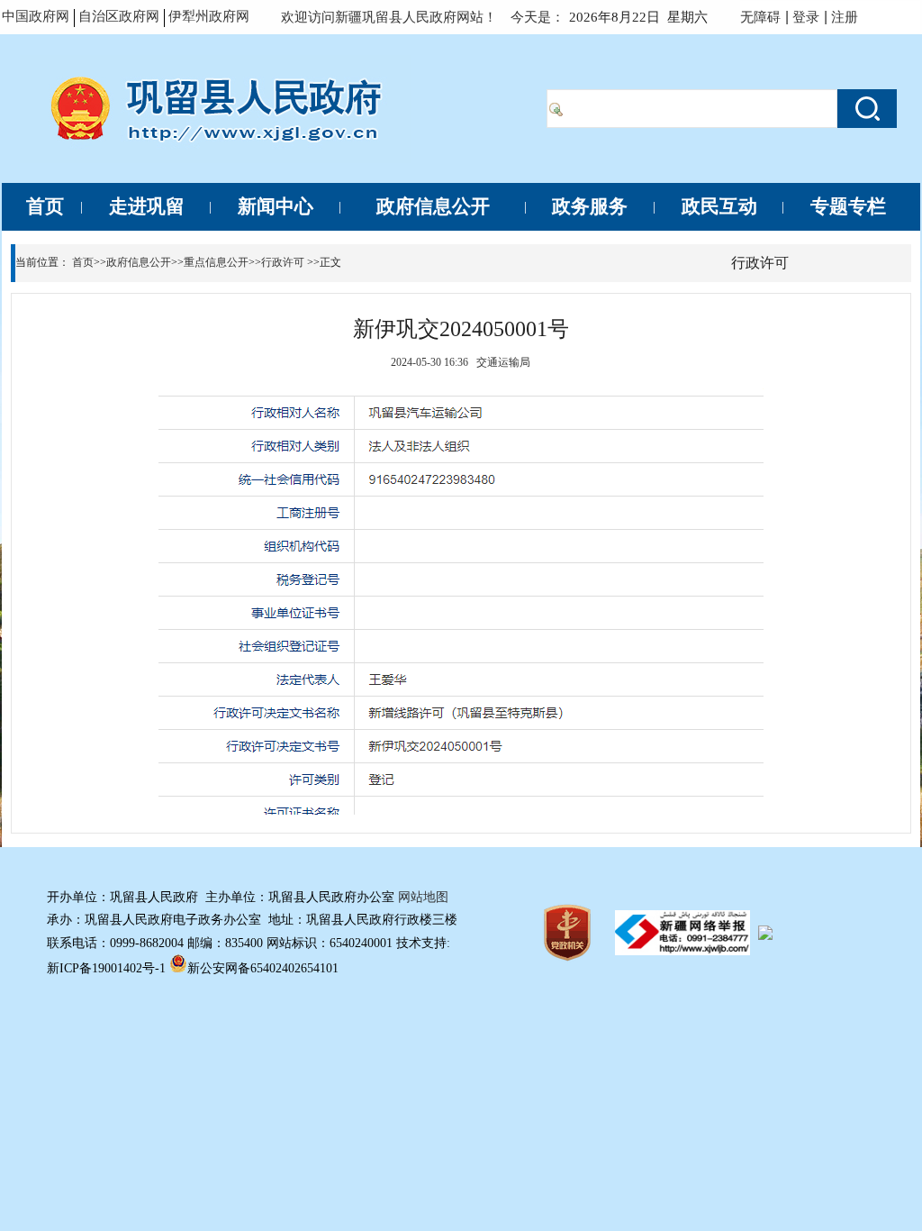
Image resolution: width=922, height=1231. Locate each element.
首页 (83, 262)
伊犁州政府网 (208, 15)
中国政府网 (35, 16)
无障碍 (760, 16)
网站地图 (423, 897)
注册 (848, 16)
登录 (805, 16)
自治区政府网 (118, 16)
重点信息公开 (216, 262)
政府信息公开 (138, 262)
